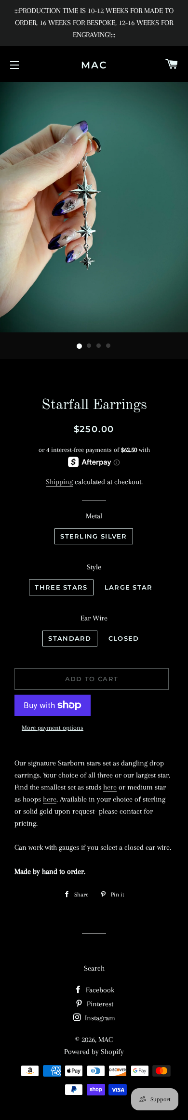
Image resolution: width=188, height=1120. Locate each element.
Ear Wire (94, 618)
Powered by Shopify (94, 1051)
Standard (69, 638)
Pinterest (99, 1004)
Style (94, 567)
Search (94, 968)
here (110, 787)
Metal (94, 516)
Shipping (59, 481)
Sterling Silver (93, 536)
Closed (123, 638)
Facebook (99, 990)
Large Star (129, 587)
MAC (94, 65)
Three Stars (61, 587)
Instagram (99, 1018)
